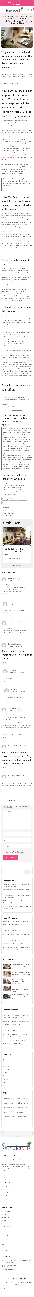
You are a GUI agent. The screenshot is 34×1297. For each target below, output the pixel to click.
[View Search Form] (25, 10)
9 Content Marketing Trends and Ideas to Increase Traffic (8, 511)
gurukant (9, 558)
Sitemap (4, 1242)
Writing (5, 1082)
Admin (11, 603)
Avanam (17, 1285)
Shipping (4, 1199)
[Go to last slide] (3, 545)
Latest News (5, 1196)
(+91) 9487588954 (10, 1266)
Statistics (5, 1079)
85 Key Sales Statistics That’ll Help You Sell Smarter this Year (16, 552)
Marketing (6, 1066)
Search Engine (7, 1073)
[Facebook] (9, 1278)
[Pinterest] (20, 1278)
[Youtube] (24, 1278)
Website (6, 846)
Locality (3, 1223)
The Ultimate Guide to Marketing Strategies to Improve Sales (19, 981)
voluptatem (22, 433)
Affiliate (3, 1220)
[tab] (13, 565)
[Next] (30, 545)
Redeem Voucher (6, 1190)
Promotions (6, 1069)
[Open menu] (2, 10)
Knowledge (23, 1108)
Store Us (4, 1248)
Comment (7, 812)
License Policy (6, 1217)
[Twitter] (13, 1278)
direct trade (12, 318)
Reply (4, 595)
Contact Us (4, 1193)
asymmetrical (13, 220)
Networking (9, 1116)
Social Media (7, 1076)
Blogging (5, 499)
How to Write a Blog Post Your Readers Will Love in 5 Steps (16, 885)
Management (22, 499)
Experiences (9, 1108)
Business (5, 1060)
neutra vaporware (10, 157)
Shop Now (18, 4)
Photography (6, 503)
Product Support (6, 1211)
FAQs (3, 1245)
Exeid (30, 725)
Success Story (10, 1121)
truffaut (10, 227)
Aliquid (29, 455)
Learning (8, 1112)
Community (13, 499)
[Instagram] (17, 1278)
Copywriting (9, 1103)
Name (6, 834)
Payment (4, 1202)
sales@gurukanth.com (11, 1269)
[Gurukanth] (14, 9)
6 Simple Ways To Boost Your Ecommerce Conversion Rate (21, 997)
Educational (23, 1103)
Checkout (4, 1214)
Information (6, 1063)
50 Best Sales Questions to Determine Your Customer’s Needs (21, 989)
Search (5, 869)
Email (6, 840)
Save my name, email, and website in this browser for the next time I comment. (17, 851)
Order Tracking (6, 1226)
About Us (4, 1187)
